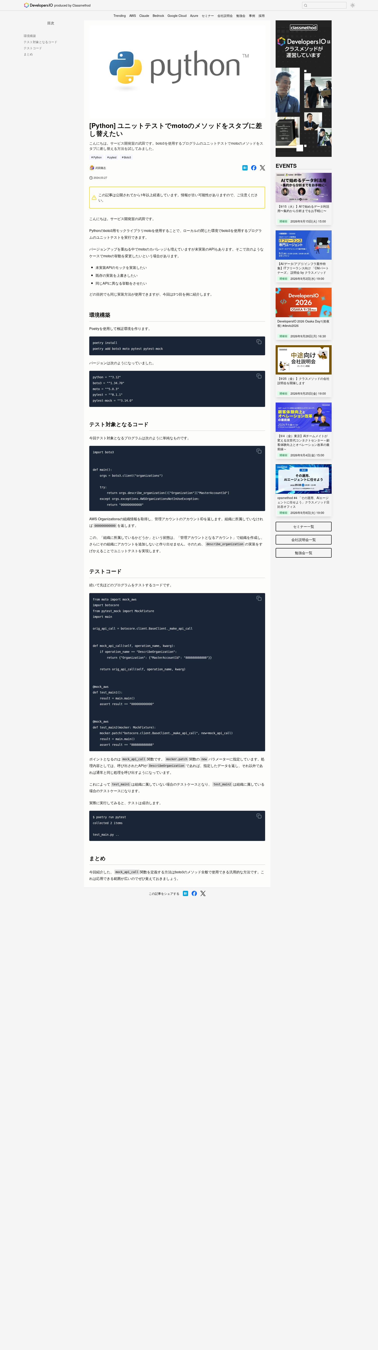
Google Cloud (177, 15)
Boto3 (127, 157)
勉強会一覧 (303, 552)
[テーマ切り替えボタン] (352, 5)
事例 (252, 15)
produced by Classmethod (72, 5)
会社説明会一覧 (303, 539)
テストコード (33, 48)
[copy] (259, 341)
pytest (112, 157)
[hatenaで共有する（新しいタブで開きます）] (245, 167)
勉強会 (240, 15)
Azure (194, 15)
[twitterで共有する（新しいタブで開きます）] (262, 168)
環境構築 (30, 35)
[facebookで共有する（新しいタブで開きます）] (253, 167)
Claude (144, 15)
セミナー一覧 (303, 526)
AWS (132, 15)
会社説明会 (225, 15)
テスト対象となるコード (40, 42)
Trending (120, 15)
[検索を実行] (305, 5)
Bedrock (158, 15)
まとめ (28, 54)
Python (97, 157)
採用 (262, 15)
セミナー (208, 15)
